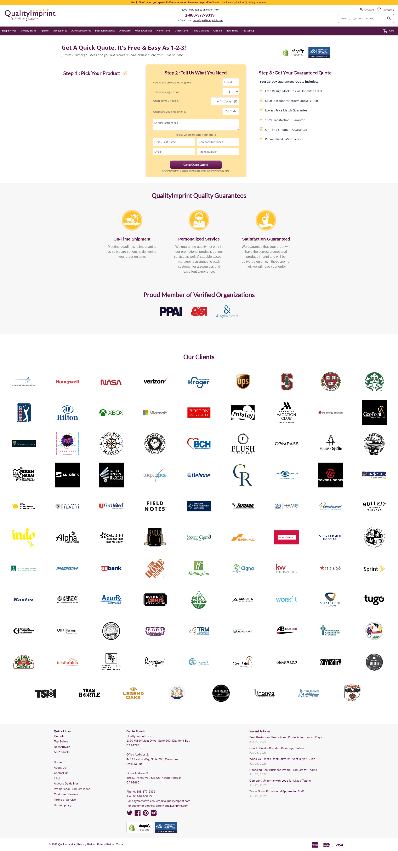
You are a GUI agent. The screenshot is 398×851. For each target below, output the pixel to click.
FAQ (57, 778)
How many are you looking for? (172, 82)
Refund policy (63, 805)
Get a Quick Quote (195, 164)
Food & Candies (143, 30)
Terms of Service (65, 799)
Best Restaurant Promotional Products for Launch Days (285, 737)
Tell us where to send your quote (196, 135)
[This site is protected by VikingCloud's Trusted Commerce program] (319, 52)
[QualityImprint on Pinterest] (146, 814)
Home (58, 762)
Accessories (60, 30)
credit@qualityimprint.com (173, 801)
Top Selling (248, 30)
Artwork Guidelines (66, 783)
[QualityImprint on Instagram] (154, 814)
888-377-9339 (146, 791)
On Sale (217, 30)
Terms (120, 844)
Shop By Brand (28, 30)
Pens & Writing (201, 30)
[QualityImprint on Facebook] (138, 814)
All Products (61, 752)
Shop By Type (9, 30)
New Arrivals (62, 746)
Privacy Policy (86, 844)
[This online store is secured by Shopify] (293, 52)
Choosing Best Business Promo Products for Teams (283, 769)
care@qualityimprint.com (208, 20)
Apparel (45, 30)
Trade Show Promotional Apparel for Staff (276, 791)
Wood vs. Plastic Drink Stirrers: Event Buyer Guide (282, 758)
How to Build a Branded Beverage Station (276, 748)
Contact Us (61, 773)
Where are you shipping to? (169, 112)
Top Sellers (61, 741)
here (227, 170)
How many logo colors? (167, 92)
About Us (60, 767)
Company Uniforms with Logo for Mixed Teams (280, 780)
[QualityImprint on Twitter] (129, 814)
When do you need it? (166, 101)
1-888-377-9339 (200, 15)
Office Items (181, 30)
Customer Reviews (66, 794)
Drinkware (125, 30)
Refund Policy (105, 844)
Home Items (163, 30)
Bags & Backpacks (105, 30)
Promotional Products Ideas (72, 789)
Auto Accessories (81, 30)
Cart (391, 30)
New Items (232, 30)
